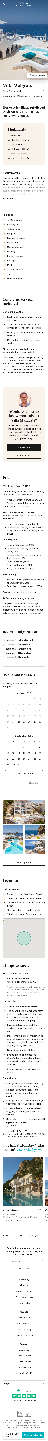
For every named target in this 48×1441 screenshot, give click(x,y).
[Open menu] (44, 4)
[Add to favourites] (42, 91)
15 (13, 753)
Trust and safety (24, 1329)
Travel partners (24, 1367)
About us (24, 1285)
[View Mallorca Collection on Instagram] (28, 1269)
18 (29, 753)
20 (40, 753)
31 (8, 727)
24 (24, 758)
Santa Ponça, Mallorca (14, 91)
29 (34, 721)
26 (18, 721)
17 (24, 753)
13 (40, 747)
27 (24, 721)
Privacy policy (24, 1303)
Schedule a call (24, 455)
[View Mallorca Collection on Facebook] (20, 1269)
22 (13, 758)
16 (19, 753)
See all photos (38, 75)
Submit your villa (24, 1361)
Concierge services (24, 1317)
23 (18, 758)
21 (8, 758)
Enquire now (24, 447)
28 (29, 721)
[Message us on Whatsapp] (4, 4)
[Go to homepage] (24, 4)
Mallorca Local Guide (24, 1335)
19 (35, 753)
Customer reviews (24, 1291)
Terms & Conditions (24, 1297)
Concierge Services (18, 369)
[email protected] (36, 1119)
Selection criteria (24, 1323)
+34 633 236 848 (24, 1373)
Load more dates (24, 773)
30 (40, 721)
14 (8, 753)
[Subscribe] (42, 1261)
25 (29, 758)
